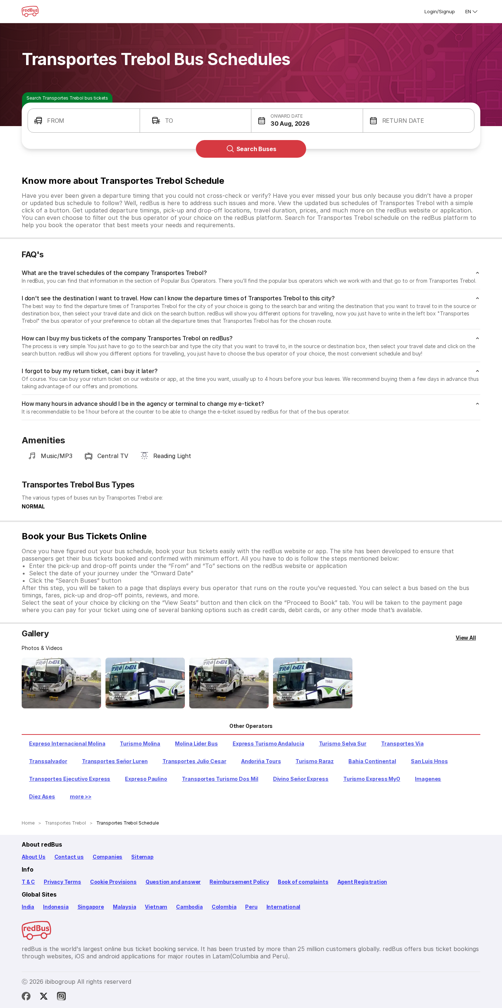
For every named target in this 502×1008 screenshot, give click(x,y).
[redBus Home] (30, 11)
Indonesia (55, 907)
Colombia (224, 907)
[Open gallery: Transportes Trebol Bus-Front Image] (61, 683)
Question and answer (173, 882)
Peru (251, 907)
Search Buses (256, 149)
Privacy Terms (62, 882)
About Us (34, 857)
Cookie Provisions (113, 882)
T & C (28, 882)
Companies (107, 857)
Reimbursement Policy (239, 882)
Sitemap (142, 857)
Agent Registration (362, 882)
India (28, 907)
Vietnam (156, 907)
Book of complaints (303, 882)
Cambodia (189, 907)
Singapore (91, 907)
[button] (84, 120)
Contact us (69, 857)
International (283, 907)
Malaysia (124, 907)
